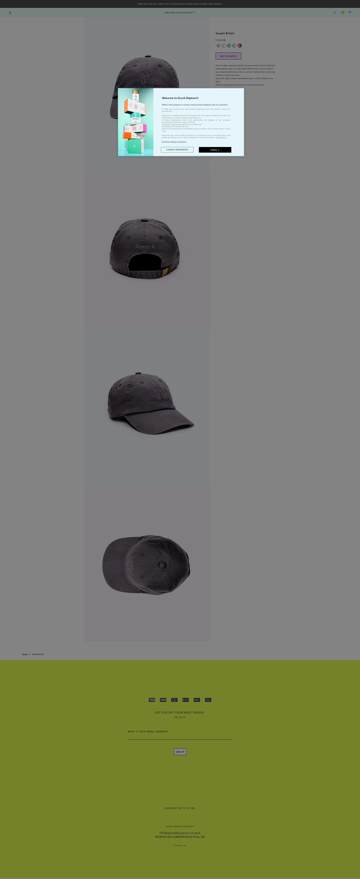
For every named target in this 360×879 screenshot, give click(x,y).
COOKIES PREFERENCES (177, 149)
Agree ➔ (215, 149)
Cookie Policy (221, 137)
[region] (181, 122)
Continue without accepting (174, 141)
